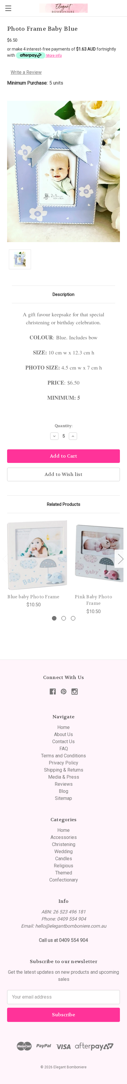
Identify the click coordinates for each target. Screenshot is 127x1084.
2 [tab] (63, 618)
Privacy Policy (63, 763)
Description (63, 294)
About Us (63, 734)
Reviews (64, 784)
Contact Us (63, 741)
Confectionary (63, 880)
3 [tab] (73, 618)
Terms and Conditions (63, 756)
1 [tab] (54, 618)
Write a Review (26, 72)
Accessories (64, 837)
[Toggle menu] (8, 8)
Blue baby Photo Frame (33, 597)
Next (120, 559)
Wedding (63, 851)
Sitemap (63, 798)
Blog (63, 791)
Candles (63, 858)
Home (63, 727)
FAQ (63, 748)
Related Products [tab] (63, 504)
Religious (63, 866)
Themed (63, 873)
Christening (63, 844)
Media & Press (63, 777)
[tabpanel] (34, 564)
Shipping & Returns (63, 770)
